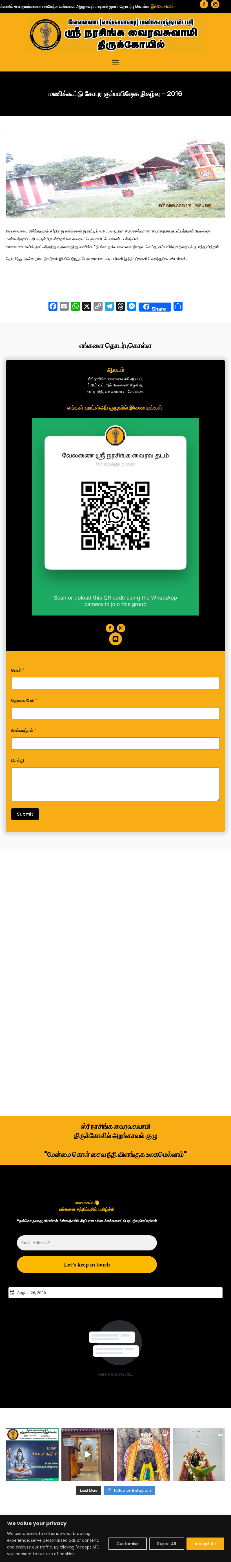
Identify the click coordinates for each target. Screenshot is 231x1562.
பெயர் (18, 670)
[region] (115, 1538)
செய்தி (17, 760)
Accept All (205, 1544)
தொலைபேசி (24, 700)
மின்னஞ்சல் (23, 730)
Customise (128, 1544)
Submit (25, 814)
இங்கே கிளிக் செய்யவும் (144, 6)
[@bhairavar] (32, 1454)
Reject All (166, 1544)
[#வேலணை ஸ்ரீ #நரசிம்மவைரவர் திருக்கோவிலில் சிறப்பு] (87, 1454)
